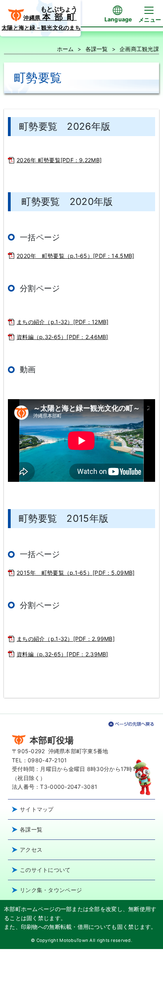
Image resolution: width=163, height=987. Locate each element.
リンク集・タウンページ (51, 890)
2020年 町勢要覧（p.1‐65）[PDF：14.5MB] (75, 255)
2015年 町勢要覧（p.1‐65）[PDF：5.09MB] (76, 572)
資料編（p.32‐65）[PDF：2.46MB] (62, 336)
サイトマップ (37, 809)
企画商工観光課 (139, 48)
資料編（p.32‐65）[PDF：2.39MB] (62, 654)
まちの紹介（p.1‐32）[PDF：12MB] (62, 321)
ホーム (65, 48)
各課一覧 (96, 48)
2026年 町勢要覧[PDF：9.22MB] (59, 160)
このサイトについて (45, 869)
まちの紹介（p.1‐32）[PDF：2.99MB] (66, 638)
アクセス (31, 849)
